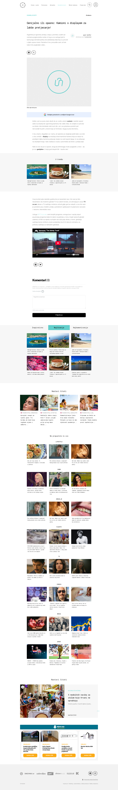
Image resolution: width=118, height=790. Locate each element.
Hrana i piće (35, 5)
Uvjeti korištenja (77, 783)
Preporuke (83, 5)
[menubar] (95, 4)
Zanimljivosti (62, 5)
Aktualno (52, 5)
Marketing (71, 783)
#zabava (88, 15)
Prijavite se (59, 315)
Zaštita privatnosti (85, 783)
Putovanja (44, 5)
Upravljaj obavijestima (91, 779)
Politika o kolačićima (93, 783)
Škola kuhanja (73, 5)
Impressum (65, 783)
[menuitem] (95, 4)
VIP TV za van (42, 214)
